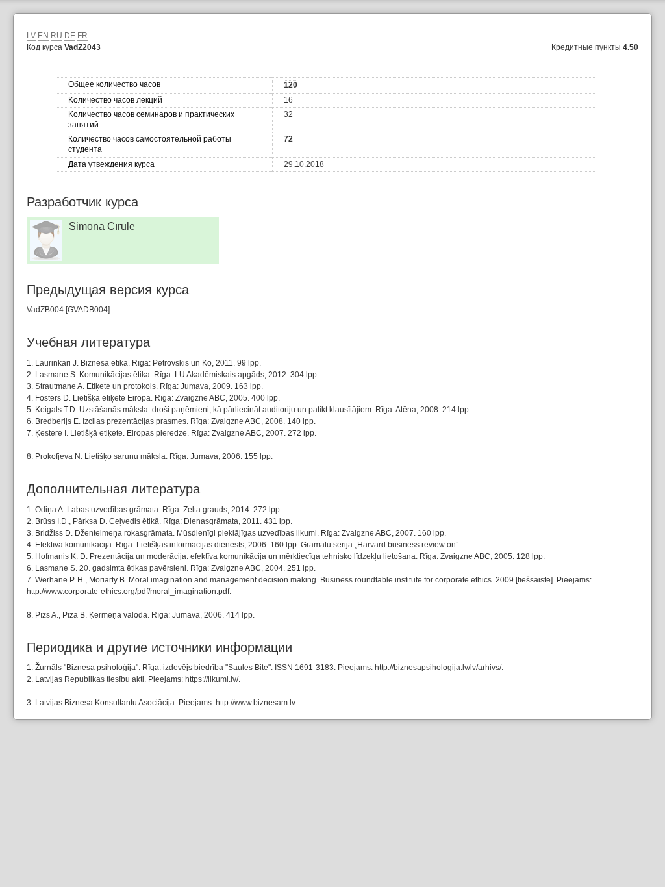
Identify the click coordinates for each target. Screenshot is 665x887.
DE (69, 35)
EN (43, 35)
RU (56, 35)
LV (31, 35)
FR (82, 35)
